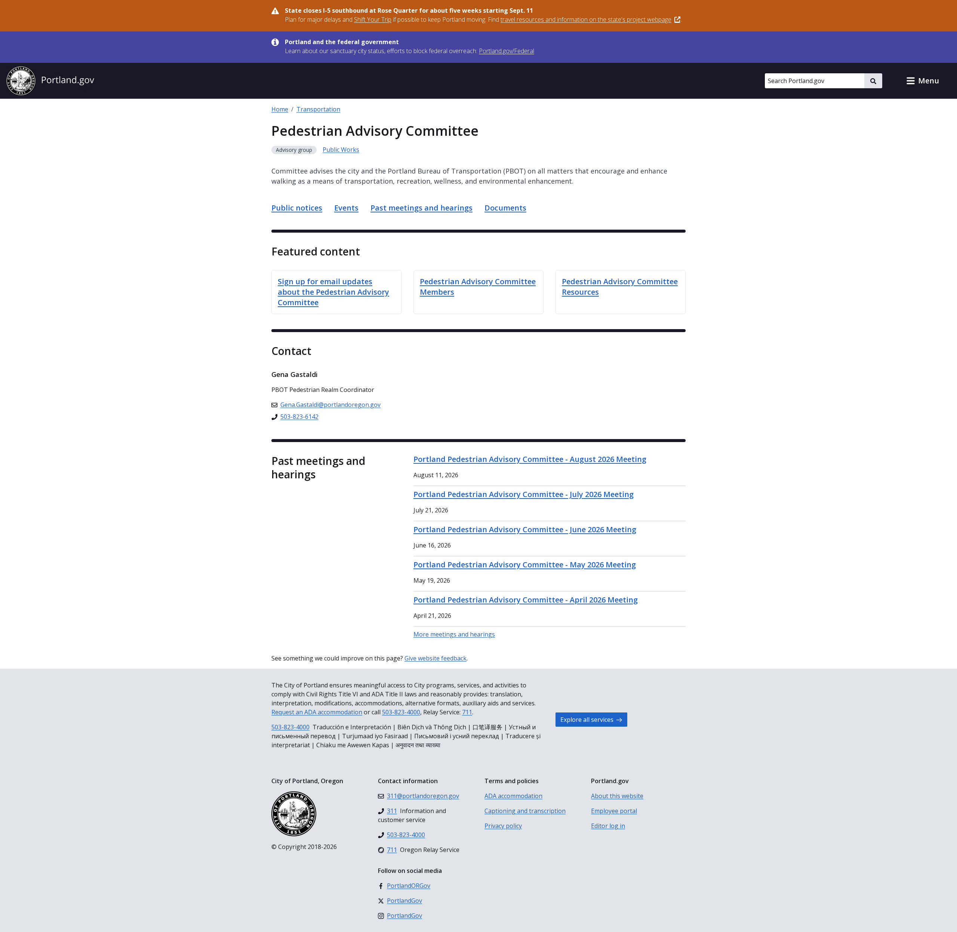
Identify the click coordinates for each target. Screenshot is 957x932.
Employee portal (614, 811)
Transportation (318, 109)
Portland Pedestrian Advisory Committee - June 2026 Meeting (524, 529)
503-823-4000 (401, 712)
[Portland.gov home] (50, 81)
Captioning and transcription (525, 811)
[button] (922, 80)
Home (279, 109)
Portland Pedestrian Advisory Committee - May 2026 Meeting (524, 564)
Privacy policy (503, 826)
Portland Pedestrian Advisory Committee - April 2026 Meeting (525, 600)
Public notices (296, 208)
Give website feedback (435, 658)
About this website (617, 796)
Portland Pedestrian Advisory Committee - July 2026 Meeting (523, 494)
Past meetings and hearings (421, 208)
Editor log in (608, 826)
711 (467, 712)
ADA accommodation (513, 796)
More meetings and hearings (454, 634)
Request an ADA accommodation (316, 712)
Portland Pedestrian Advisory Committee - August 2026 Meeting (529, 459)
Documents (505, 208)
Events (346, 208)
